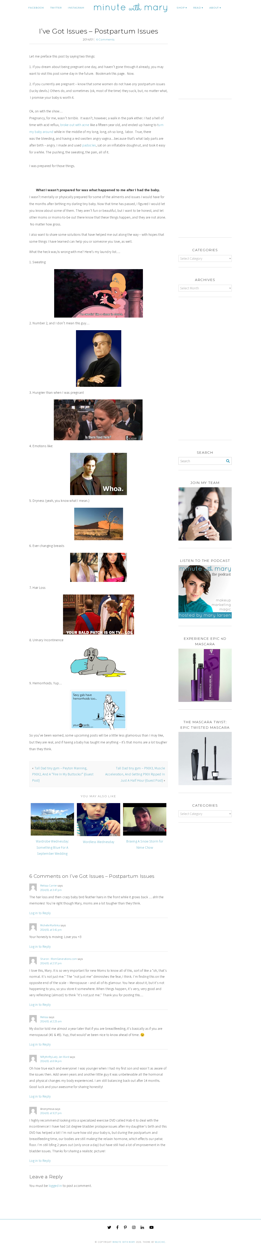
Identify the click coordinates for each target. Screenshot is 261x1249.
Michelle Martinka (50, 925)
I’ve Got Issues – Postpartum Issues (98, 31)
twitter (56, 7)
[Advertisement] (208, 63)
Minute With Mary (124, 1241)
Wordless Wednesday (98, 842)
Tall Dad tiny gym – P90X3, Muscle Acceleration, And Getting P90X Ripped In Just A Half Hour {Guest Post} (135, 774)
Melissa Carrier (48, 885)
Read (197, 7)
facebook (36, 7)
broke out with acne (74, 125)
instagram (76, 7)
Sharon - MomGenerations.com (58, 959)
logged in (55, 1185)
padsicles (89, 145)
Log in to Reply (40, 913)
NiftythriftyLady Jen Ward (54, 1057)
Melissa (44, 1017)
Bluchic (160, 1241)
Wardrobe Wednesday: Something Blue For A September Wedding (52, 847)
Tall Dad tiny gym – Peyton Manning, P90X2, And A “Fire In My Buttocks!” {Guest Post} (62, 774)
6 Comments (105, 39)
